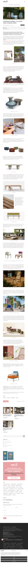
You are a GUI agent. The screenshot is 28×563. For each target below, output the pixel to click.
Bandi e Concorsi (13, 543)
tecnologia (18, 493)
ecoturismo (13, 485)
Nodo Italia (19, 87)
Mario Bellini (8, 157)
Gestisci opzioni (14, 561)
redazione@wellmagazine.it (9, 499)
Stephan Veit (12, 138)
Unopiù (15, 290)
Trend (22, 493)
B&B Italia (21, 157)
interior (18, 490)
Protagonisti (6, 493)
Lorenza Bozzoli (5, 268)
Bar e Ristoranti (20, 543)
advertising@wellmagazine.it (9, 500)
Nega (14, 559)
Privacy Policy (13, 515)
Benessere (5, 485)
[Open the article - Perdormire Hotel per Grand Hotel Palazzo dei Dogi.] (16, 410)
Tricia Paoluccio (8, 265)
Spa (14, 493)
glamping (21, 546)
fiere (17, 546)
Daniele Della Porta (9, 386)
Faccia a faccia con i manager (11, 546)
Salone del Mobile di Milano (8, 40)
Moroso (22, 115)
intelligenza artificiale (11, 490)
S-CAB (15, 365)
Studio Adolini (8, 66)
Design (9, 485)
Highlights (5, 417)
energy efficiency (18, 485)
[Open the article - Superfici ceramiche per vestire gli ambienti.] (5, 410)
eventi (4, 546)
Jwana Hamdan (12, 266)
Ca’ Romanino (16, 393)
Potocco (16, 138)
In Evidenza (5, 490)
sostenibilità (11, 493)
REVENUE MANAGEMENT (7, 442)
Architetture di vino (7, 543)
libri (21, 490)
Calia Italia (18, 386)
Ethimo (4, 66)
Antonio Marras (14, 87)
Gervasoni (5, 174)
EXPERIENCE (6, 446)
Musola (12, 225)
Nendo (23, 174)
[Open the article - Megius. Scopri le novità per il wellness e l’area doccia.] (5, 424)
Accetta (14, 557)
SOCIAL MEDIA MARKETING (8, 445)
